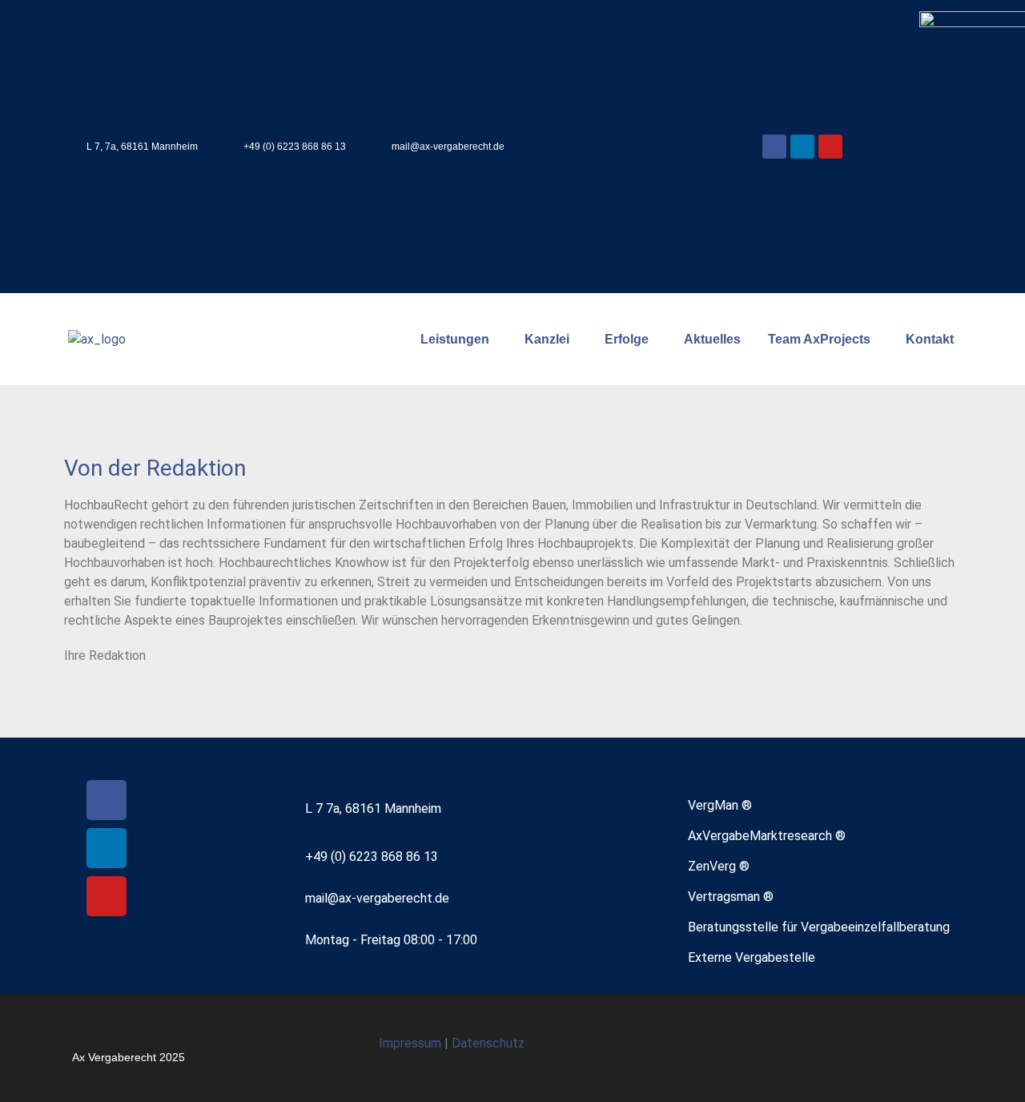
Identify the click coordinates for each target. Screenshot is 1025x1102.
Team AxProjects (819, 339)
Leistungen (454, 339)
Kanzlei (547, 339)
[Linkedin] (802, 147)
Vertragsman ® (731, 896)
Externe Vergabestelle (751, 957)
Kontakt (930, 339)
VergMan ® (720, 805)
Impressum (411, 1043)
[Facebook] (774, 147)
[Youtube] (830, 147)
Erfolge (627, 339)
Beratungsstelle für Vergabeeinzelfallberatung (819, 927)
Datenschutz (488, 1043)
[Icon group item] (892, 1048)
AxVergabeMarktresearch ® (767, 835)
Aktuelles (712, 339)
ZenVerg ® (719, 866)
